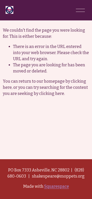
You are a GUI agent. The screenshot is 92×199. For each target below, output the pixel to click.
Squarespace (56, 186)
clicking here (51, 93)
